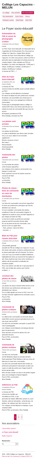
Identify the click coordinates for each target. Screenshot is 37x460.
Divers (27, 16)
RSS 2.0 (29, 456)
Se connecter (15, 456)
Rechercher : (6, 441)
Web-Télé (28, 20)
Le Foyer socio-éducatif (10, 432)
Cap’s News (19, 16)
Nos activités (16, 12)
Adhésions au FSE (10, 385)
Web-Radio (19, 20)
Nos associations (27, 12)
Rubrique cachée (8, 20)
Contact (22, 456)
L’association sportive (9, 428)
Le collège (6, 12)
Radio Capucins (7, 436)
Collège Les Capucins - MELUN (18, 6)
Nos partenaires (8, 16)
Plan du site (5, 456)
